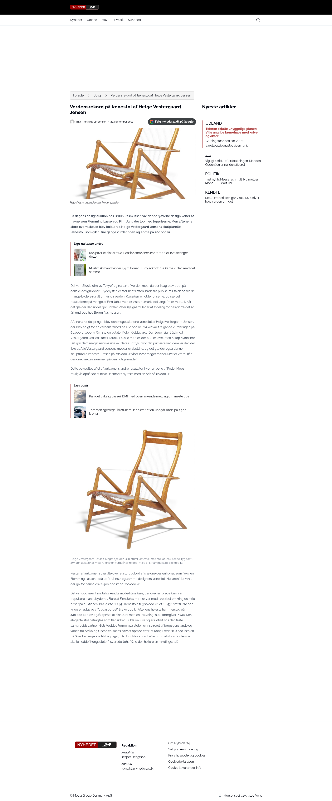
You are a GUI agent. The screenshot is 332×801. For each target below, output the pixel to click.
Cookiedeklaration (181, 761)
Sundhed (134, 20)
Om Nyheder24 (179, 743)
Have (105, 20)
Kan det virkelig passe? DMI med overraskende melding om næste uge (139, 396)
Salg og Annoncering (183, 749)
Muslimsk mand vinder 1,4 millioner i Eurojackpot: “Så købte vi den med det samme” (142, 270)
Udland (92, 20)
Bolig (97, 95)
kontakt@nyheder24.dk (137, 768)
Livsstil (118, 20)
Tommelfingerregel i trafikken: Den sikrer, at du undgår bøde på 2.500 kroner (137, 411)
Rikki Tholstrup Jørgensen (91, 121)
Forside (78, 95)
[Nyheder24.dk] (166, 7)
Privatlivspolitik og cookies (187, 755)
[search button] (258, 20)
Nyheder (76, 20)
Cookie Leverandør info (184, 768)
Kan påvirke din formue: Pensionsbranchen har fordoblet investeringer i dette (139, 254)
